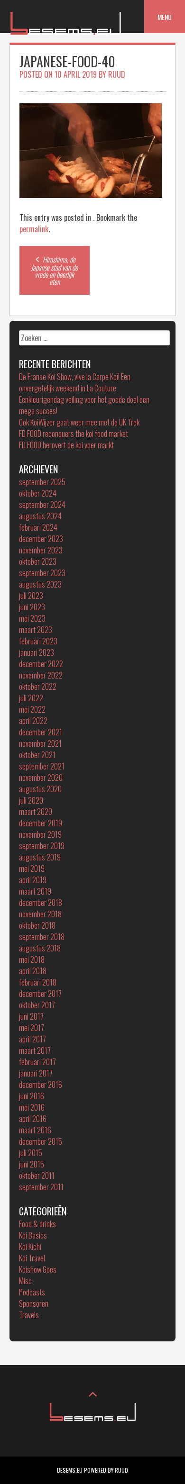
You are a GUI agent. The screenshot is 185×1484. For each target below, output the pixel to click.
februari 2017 (37, 1062)
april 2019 (32, 880)
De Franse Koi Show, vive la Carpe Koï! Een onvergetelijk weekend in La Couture (74, 382)
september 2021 (42, 766)
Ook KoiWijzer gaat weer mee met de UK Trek (79, 422)
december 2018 (40, 902)
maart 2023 (35, 629)
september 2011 (41, 1187)
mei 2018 (32, 959)
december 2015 (40, 1141)
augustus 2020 (40, 789)
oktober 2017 (37, 1005)
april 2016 (32, 1118)
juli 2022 (31, 698)
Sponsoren (33, 1303)
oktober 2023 (37, 561)
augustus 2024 (40, 516)
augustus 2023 (40, 584)
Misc (25, 1280)
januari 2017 (36, 1073)
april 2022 (33, 720)
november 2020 (41, 777)
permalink (33, 229)
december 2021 (40, 732)
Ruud (116, 74)
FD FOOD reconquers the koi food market (73, 433)
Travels (29, 1315)
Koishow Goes (37, 1269)
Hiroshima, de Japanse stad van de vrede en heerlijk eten (54, 270)
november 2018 (40, 914)
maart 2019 (35, 891)
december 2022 (41, 664)
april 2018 (32, 971)
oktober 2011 (37, 1175)
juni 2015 (31, 1164)
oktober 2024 (37, 493)
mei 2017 (31, 1027)
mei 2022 (32, 709)
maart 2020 (35, 811)
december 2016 (40, 1084)
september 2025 (42, 482)
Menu (164, 17)
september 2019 (42, 845)
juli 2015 (30, 1152)
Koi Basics (33, 1235)
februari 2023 (38, 641)
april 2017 (32, 1039)
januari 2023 (36, 652)
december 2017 (40, 993)
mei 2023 (32, 618)
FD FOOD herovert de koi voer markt (66, 445)
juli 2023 (31, 595)
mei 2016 (32, 1107)
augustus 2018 (40, 948)
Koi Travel (32, 1258)
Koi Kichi (30, 1246)
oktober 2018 (37, 925)
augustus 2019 (40, 857)
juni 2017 (31, 1016)
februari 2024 (38, 527)
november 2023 (41, 550)
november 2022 (41, 675)
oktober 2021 (37, 754)
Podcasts (32, 1292)
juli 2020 (31, 800)
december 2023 (41, 538)
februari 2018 (37, 982)
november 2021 (40, 743)
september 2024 (42, 504)
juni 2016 (31, 1096)
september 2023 (42, 573)
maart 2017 (35, 1050)
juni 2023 (32, 607)
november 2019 (40, 834)
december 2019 (40, 823)
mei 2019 (32, 868)
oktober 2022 (37, 686)
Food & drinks (37, 1224)
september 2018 (42, 936)
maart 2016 (35, 1130)
